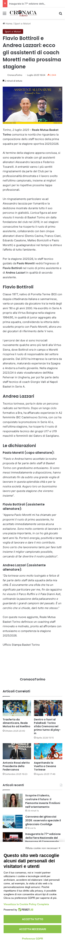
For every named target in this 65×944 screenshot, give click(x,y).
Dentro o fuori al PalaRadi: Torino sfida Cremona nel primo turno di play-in (47, 726)
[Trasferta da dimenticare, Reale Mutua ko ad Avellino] (17, 708)
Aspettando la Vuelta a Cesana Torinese (45, 766)
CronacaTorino (14, 75)
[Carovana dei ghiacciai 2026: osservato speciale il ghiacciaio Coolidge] (13, 821)
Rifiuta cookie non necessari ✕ (42, 848)
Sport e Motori (22, 23)
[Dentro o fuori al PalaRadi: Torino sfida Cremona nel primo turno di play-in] (48, 708)
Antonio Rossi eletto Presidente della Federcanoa (16, 766)
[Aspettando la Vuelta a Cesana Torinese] (48, 751)
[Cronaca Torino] (23, 13)
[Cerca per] (60, 14)
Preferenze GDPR (32, 938)
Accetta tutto (32, 919)
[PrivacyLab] (25, 909)
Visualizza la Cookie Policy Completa (26, 904)
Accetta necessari (32, 929)
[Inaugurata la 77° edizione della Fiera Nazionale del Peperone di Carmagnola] (13, 839)
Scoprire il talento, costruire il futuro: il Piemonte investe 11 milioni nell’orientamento (42, 801)
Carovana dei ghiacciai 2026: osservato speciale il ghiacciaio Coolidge (43, 820)
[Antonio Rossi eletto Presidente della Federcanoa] (17, 751)
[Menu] (4, 14)
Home (8, 23)
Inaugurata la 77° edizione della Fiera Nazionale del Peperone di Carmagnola (43, 837)
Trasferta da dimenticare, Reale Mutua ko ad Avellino (16, 723)
